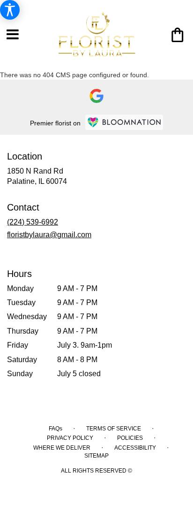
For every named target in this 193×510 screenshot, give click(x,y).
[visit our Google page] (96, 96)
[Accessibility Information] (10, 10)
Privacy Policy (70, 438)
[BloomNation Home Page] (124, 122)
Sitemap (96, 455)
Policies (130, 438)
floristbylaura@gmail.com (49, 235)
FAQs (55, 428)
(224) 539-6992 (32, 222)
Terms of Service (113, 428)
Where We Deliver (61, 447)
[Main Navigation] (12, 35)
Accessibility (135, 447)
